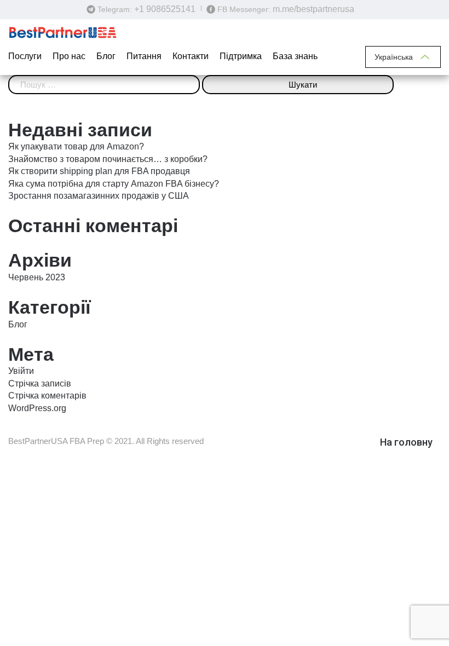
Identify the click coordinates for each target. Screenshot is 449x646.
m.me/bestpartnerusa (313, 9)
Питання (144, 56)
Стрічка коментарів (47, 395)
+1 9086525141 (164, 9)
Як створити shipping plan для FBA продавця (99, 171)
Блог (106, 56)
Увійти (21, 371)
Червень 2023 (36, 277)
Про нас (69, 56)
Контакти (190, 56)
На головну (406, 442)
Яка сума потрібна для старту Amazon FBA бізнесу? (113, 183)
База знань (295, 56)
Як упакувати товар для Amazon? (76, 146)
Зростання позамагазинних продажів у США (98, 195)
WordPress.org (37, 408)
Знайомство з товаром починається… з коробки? (108, 159)
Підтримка (241, 56)
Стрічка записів (39, 383)
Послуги (25, 56)
